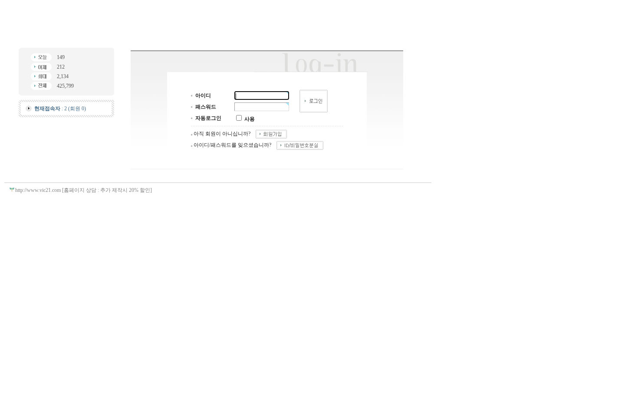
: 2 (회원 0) (60, 108)
